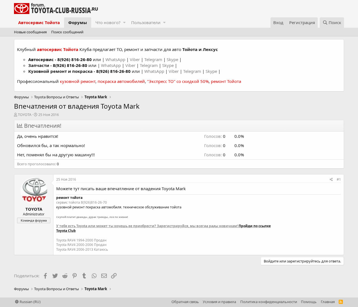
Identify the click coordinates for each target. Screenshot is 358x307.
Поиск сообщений (67, 31)
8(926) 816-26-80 (74, 59)
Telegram (153, 59)
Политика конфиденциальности (268, 301)
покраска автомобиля (103, 207)
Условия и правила (219, 301)
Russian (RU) (30, 301)
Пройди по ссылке (255, 226)
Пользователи (146, 22)
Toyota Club (66, 230)
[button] (124, 22)
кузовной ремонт (77, 81)
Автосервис (41, 59)
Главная (328, 301)
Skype (173, 59)
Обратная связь (185, 301)
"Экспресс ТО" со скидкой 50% (178, 81)
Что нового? (108, 22)
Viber (135, 59)
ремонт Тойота (226, 81)
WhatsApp (115, 59)
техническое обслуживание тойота (152, 207)
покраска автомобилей (121, 81)
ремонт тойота (69, 197)
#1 (339, 179)
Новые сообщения (30, 31)
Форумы (77, 22)
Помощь (309, 301)
